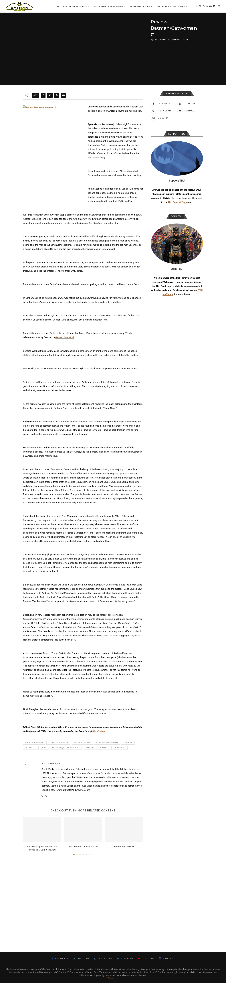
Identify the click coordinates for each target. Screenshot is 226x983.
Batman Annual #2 (64, 337)
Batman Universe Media (108, 6)
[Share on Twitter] (50, 95)
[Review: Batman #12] (124, 829)
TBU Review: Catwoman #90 (83, 846)
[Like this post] (36, 95)
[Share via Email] (63, 95)
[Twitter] (200, 6)
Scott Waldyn (159, 39)
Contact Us (113, 978)
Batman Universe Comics (72, 6)
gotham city (31, 748)
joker (44, 748)
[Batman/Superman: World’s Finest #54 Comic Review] (42, 829)
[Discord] (214, 6)
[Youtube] (210, 6)
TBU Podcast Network (171, 6)
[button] (27, 836)
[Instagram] (203, 6)
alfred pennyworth (34, 743)
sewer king (90, 748)
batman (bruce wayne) (58, 743)
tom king (104, 748)
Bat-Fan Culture (139, 6)
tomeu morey (119, 748)
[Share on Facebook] (43, 95)
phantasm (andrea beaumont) (65, 748)
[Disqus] (83, 899)
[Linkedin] (207, 6)
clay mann (128, 743)
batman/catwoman (82, 743)
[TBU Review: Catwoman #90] (83, 829)
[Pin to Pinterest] (56, 95)
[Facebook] (196, 6)
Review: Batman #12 (124, 846)
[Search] (219, 6)
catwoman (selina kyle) (107, 743)
